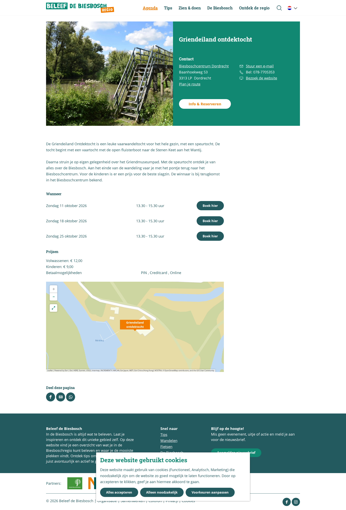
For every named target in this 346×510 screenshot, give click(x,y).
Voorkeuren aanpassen (210, 492)
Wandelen (168, 440)
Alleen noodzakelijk (162, 492)
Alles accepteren (119, 492)
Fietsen (166, 446)
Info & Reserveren (205, 104)
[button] (135, 326)
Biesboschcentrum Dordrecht (204, 66)
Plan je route (189, 84)
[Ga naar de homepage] (80, 8)
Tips (163, 434)
